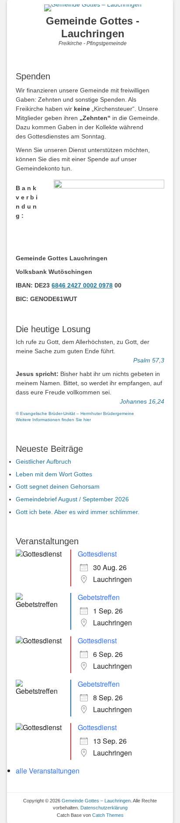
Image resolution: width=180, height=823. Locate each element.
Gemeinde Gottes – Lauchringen (96, 800)
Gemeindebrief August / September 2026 (72, 499)
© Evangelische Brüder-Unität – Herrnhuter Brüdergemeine (75, 413)
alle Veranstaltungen (48, 771)
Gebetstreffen (99, 597)
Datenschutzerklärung (104, 807)
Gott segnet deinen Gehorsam (58, 486)
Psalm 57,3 (148, 360)
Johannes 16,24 (142, 401)
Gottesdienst (97, 554)
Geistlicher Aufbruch (43, 461)
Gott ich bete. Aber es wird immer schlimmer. (77, 511)
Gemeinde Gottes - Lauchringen (92, 27)
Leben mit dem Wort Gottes (54, 474)
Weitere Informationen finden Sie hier (53, 419)
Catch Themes (108, 815)
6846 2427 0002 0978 (82, 285)
